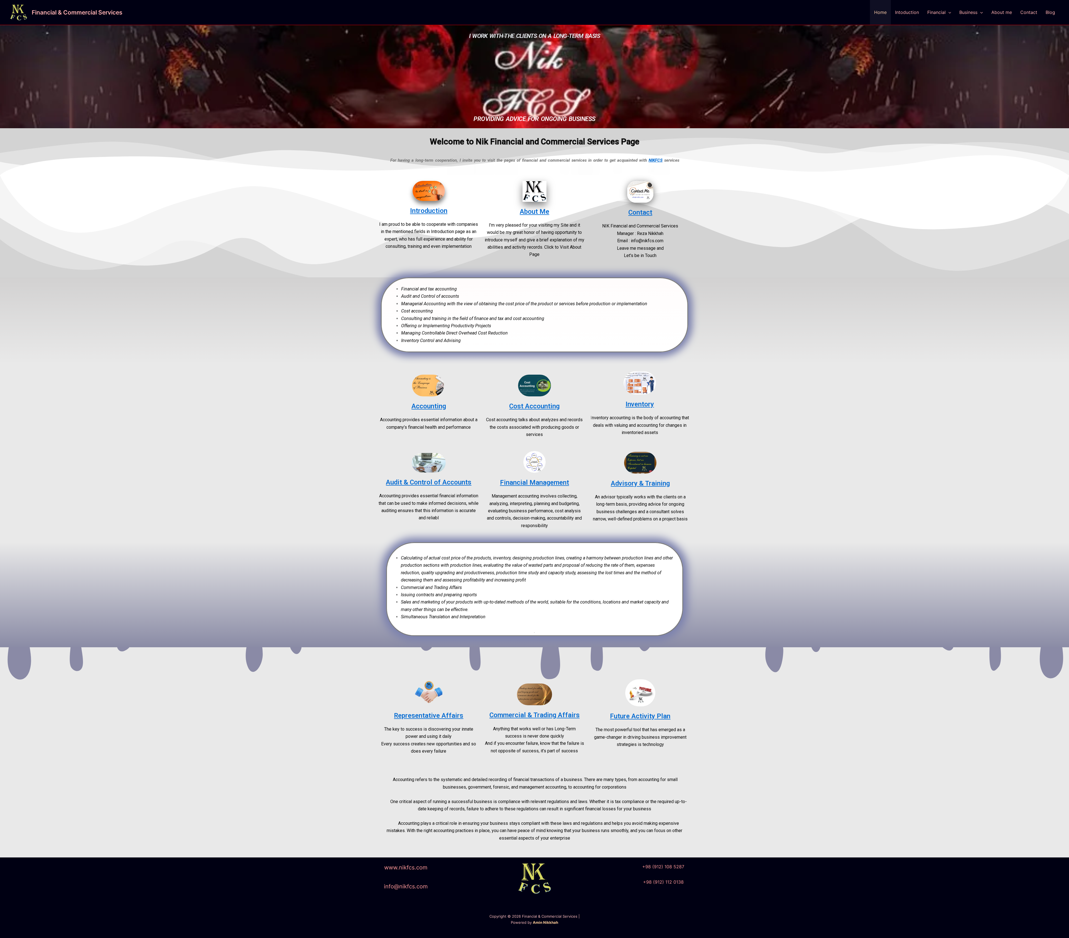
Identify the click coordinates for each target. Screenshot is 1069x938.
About (529, 211)
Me (543, 211)
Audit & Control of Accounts (428, 482)
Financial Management (534, 482)
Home (880, 12)
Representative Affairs (428, 715)
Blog (1050, 12)
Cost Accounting (534, 406)
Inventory (640, 404)
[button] (948, 12)
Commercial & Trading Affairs (534, 715)
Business (968, 12)
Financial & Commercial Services (77, 12)
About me (1001, 12)
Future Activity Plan (640, 716)
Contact (1028, 12)
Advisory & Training (640, 483)
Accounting (428, 406)
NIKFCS (656, 160)
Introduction (428, 211)
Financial (936, 12)
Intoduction (907, 12)
